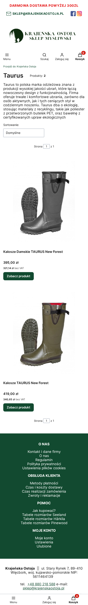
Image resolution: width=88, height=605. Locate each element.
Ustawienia (44, 542)
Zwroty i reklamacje (44, 495)
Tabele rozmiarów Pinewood (44, 523)
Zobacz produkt (18, 276)
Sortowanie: (11, 125)
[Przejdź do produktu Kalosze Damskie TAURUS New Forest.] (44, 202)
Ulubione (44, 546)
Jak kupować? (44, 511)
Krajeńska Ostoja (19, 66)
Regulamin (44, 460)
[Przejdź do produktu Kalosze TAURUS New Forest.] (44, 333)
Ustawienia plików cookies (44, 468)
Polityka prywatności (44, 464)
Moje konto (44, 538)
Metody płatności (44, 483)
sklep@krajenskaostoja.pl (37, 14)
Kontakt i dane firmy (44, 452)
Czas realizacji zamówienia (44, 491)
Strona (38, 146)
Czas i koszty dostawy (44, 487)
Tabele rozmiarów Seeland (44, 515)
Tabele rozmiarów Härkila (44, 519)
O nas (44, 456)
